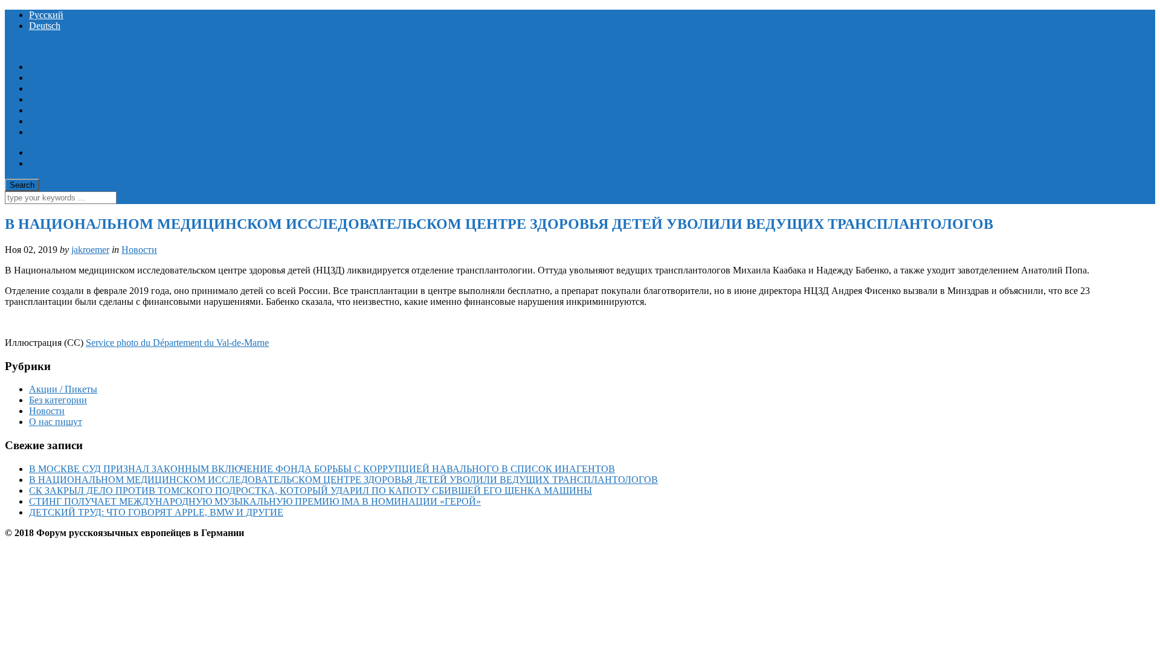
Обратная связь (60, 121)
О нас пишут (55, 422)
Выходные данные (67, 132)
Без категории (58, 400)
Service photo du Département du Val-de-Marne (177, 342)
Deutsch (44, 26)
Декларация (53, 88)
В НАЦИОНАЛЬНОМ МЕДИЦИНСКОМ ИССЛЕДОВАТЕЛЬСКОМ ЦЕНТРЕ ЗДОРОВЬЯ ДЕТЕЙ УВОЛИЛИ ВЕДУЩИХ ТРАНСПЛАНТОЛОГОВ (343, 480)
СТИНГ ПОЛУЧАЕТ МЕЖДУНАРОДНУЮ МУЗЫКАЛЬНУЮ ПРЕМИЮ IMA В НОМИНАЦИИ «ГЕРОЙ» (255, 501)
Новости (47, 67)
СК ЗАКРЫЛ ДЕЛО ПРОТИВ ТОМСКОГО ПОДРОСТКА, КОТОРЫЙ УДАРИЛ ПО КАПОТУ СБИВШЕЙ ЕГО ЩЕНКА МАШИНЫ (310, 490)
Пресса (43, 110)
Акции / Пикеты (63, 99)
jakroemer (90, 250)
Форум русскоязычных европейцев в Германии (102, 46)
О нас (41, 77)
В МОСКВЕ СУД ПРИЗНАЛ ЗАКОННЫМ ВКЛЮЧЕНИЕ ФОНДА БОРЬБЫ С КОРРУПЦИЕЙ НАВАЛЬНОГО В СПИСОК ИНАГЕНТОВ (322, 469)
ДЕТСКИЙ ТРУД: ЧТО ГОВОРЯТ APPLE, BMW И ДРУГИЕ (156, 512)
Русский (46, 15)
